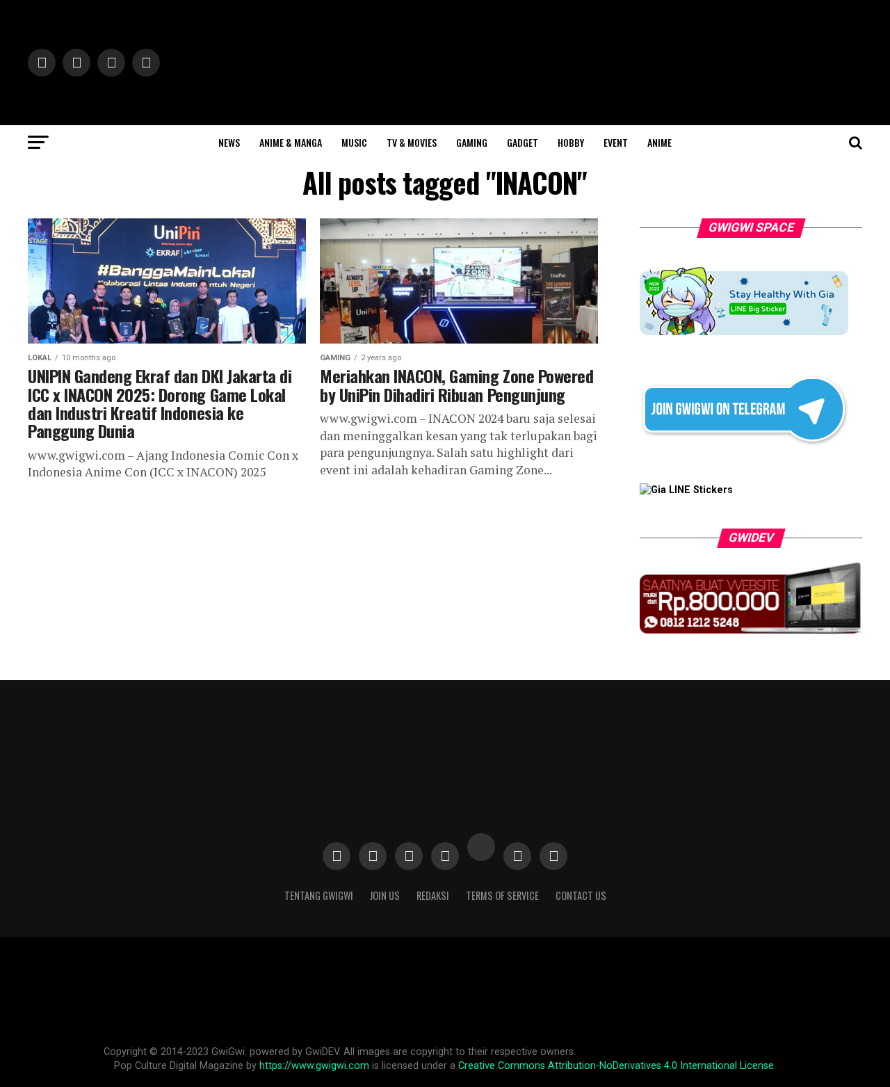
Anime (659, 142)
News (229, 142)
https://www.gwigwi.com (314, 1066)
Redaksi (432, 895)
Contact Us (581, 895)
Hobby (571, 142)
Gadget (522, 142)
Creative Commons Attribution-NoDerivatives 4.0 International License (616, 1066)
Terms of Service (502, 895)
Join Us (385, 895)
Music (354, 142)
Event (616, 142)
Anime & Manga (290, 142)
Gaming (471, 142)
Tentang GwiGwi (318, 895)
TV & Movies (412, 142)
